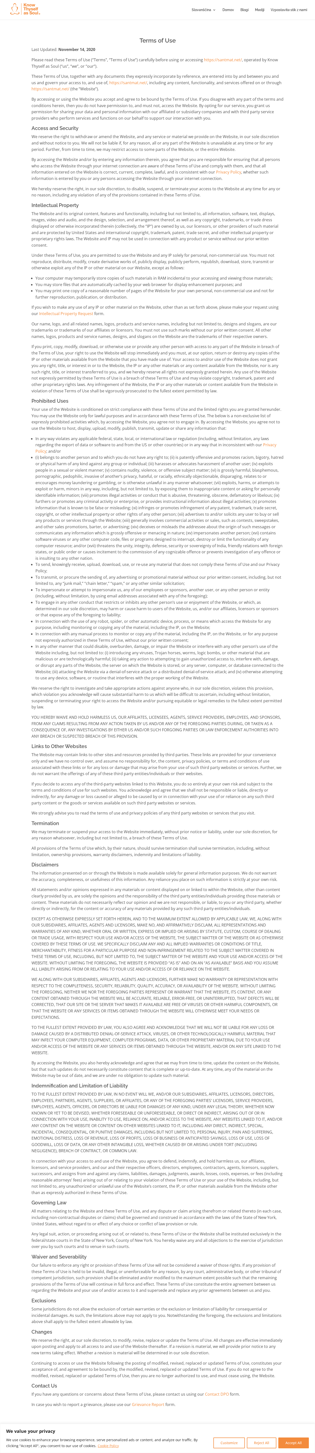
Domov (228, 10)
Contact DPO (217, 1394)
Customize (229, 1442)
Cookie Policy (108, 1445)
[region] (157, 1438)
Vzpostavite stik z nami (289, 10)
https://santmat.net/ (223, 60)
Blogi (244, 10)
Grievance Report (148, 1404)
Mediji (259, 10)
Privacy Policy (228, 172)
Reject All (261, 1442)
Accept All (293, 1442)
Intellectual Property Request (66, 313)
